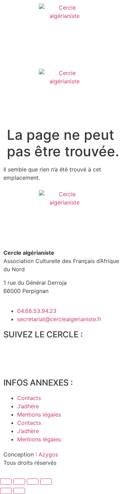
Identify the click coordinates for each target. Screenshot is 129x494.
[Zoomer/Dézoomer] (6, 482)
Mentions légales (39, 414)
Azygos (48, 454)
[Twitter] (31, 354)
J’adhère (28, 406)
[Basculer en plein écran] (19, 482)
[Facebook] (12, 354)
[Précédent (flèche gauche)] (6, 491)
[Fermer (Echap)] (46, 482)
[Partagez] (33, 482)
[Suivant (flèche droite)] (19, 491)
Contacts (29, 398)
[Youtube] (49, 354)
